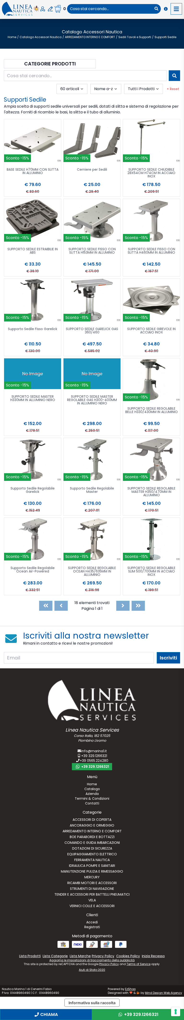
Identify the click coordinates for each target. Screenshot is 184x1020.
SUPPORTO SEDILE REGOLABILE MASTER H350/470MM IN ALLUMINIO (151, 492)
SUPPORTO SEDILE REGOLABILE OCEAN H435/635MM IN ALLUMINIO (92, 571)
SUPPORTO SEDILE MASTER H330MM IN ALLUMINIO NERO (32, 398)
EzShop (130, 989)
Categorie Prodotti (50, 63)
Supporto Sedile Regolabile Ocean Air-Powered (33, 570)
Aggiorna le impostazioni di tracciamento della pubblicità (92, 960)
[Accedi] (42, 8)
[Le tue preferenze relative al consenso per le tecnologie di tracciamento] (175, 1011)
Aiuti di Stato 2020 (92, 970)
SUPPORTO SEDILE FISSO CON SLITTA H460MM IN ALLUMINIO (151, 251)
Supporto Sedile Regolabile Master (92, 490)
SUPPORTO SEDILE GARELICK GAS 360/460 (92, 331)
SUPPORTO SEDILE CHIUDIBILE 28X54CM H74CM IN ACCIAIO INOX (151, 173)
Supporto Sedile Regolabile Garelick (33, 490)
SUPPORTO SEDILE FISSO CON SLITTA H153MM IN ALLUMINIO (92, 251)
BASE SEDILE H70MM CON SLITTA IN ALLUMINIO (32, 171)
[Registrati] (50, 8)
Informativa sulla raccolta (92, 1002)
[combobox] (109, 9)
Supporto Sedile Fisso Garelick (32, 329)
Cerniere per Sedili (92, 170)
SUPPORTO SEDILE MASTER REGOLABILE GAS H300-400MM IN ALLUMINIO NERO (92, 400)
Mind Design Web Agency (163, 993)
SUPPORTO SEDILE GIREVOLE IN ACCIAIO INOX (151, 331)
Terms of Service (138, 964)
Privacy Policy (109, 964)
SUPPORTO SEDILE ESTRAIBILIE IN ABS (32, 251)
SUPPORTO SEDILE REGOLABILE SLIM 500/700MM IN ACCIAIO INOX (151, 571)
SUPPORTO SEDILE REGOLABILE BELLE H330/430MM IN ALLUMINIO (151, 410)
